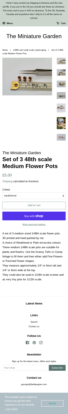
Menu (9, 23)
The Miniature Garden (34, 36)
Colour (6, 189)
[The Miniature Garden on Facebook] (27, 343)
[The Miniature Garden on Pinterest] (34, 343)
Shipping (7, 181)
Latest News (34, 303)
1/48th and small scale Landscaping (29, 50)
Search (34, 322)
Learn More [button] (11, 409)
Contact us (34, 326)
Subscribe (57, 367)
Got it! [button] (52, 403)
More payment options (34, 224)
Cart (63, 23)
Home (5, 50)
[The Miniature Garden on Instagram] (41, 343)
